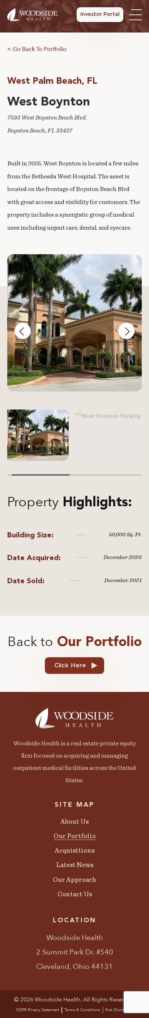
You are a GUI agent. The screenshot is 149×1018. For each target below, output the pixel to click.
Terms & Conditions (82, 1010)
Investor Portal (100, 14)
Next (126, 330)
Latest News (74, 865)
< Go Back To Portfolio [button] (37, 49)
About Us (74, 822)
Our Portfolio (75, 836)
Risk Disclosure (119, 1010)
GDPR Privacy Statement (37, 1010)
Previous (22, 330)
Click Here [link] (70, 665)
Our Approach (74, 880)
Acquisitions (74, 851)
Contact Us (75, 894)
